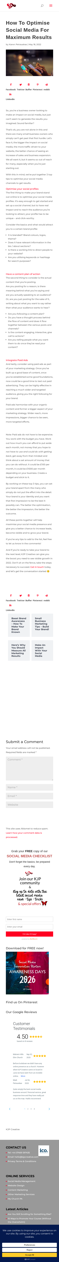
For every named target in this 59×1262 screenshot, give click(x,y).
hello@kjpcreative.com (26, 1157)
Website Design (16, 1185)
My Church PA (15, 1198)
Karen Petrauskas (18, 44)
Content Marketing (18, 1190)
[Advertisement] (29, 696)
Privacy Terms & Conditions (22, 1161)
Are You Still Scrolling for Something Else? (29, 1214)
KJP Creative (13, 1129)
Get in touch (37, 567)
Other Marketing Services (21, 1194)
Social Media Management (21, 1181)
